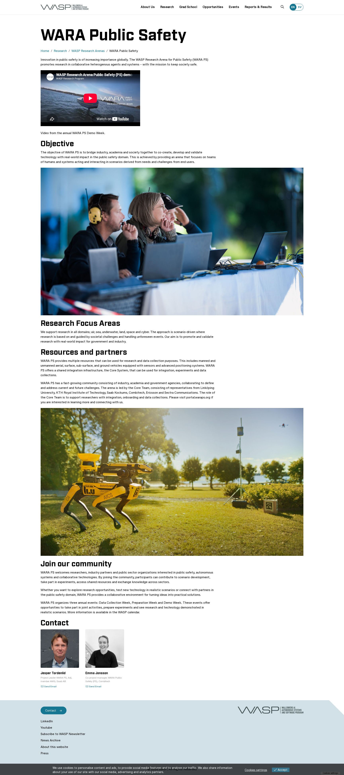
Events (234, 7)
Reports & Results (258, 7)
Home (45, 51)
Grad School (188, 7)
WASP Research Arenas (88, 51)
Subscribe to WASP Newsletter (63, 734)
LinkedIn (47, 721)
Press (45, 753)
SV (300, 7)
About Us (148, 7)
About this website (54, 747)
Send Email (50, 686)
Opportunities (213, 7)
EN (293, 7)
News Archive (51, 740)
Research (167, 7)
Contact (50, 710)
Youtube (46, 727)
